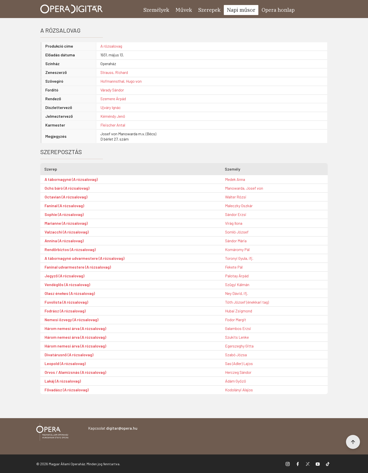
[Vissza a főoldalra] (52, 432)
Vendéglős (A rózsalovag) (67, 284)
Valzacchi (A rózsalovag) (67, 231)
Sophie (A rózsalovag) (64, 214)
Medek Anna (235, 179)
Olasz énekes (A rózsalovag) (70, 293)
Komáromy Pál (237, 249)
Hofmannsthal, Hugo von (121, 81)
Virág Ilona (233, 223)
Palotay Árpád (237, 275)
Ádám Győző (235, 381)
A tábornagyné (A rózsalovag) (71, 179)
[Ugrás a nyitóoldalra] (71, 9)
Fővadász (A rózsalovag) (67, 389)
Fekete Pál (234, 267)
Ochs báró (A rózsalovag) (67, 188)
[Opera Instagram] (288, 463)
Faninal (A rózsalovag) (64, 205)
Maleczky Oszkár (239, 205)
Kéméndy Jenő (112, 116)
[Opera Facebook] (298, 463)
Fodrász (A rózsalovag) (65, 310)
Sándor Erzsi (235, 214)
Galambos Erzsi (238, 328)
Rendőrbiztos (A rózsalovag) (70, 249)
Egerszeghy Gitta (239, 345)
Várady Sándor (112, 89)
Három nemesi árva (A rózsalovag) (75, 328)
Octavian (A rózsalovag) (66, 196)
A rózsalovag (111, 46)
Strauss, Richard (114, 72)
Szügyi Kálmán (237, 284)
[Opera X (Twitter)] (308, 463)
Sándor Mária (236, 240)
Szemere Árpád (113, 98)
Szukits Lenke (237, 337)
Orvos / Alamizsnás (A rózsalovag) (75, 372)
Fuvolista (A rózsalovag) (66, 302)
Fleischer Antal (112, 125)
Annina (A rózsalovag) (64, 240)
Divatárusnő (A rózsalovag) (69, 354)
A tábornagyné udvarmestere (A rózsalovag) (84, 258)
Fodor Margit (235, 319)
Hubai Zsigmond (238, 310)
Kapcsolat (112, 428)
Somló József (237, 231)
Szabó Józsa (236, 354)
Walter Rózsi (235, 196)
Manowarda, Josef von (244, 188)
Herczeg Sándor (238, 372)
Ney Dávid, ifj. (236, 293)
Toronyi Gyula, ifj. (239, 258)
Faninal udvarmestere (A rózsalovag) (78, 267)
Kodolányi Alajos (239, 389)
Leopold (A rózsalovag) (65, 363)
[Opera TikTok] (328, 463)
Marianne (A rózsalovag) (66, 223)
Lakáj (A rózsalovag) (63, 381)
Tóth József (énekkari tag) (247, 302)
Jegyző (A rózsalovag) (64, 275)
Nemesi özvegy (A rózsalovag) (71, 319)
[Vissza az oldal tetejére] (353, 442)
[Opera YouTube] (318, 463)
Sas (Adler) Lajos (239, 363)
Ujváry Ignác (110, 107)
